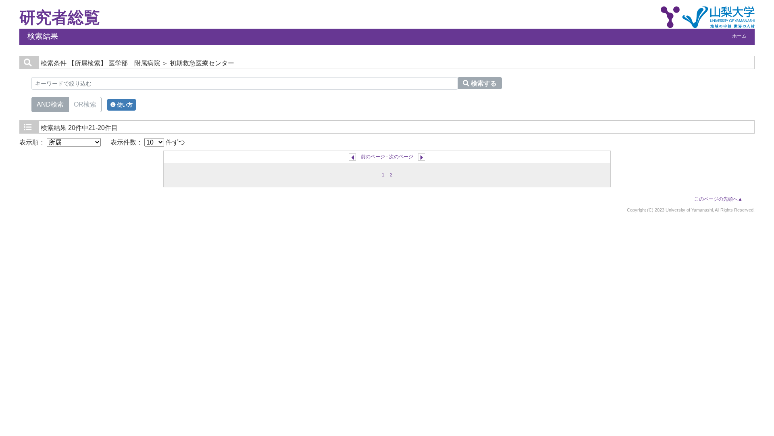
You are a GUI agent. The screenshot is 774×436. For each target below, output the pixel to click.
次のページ (401, 156)
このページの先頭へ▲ (718, 199)
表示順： (33, 142)
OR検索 (85, 104)
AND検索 (50, 104)
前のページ (373, 156)
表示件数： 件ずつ (147, 142)
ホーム (739, 36)
